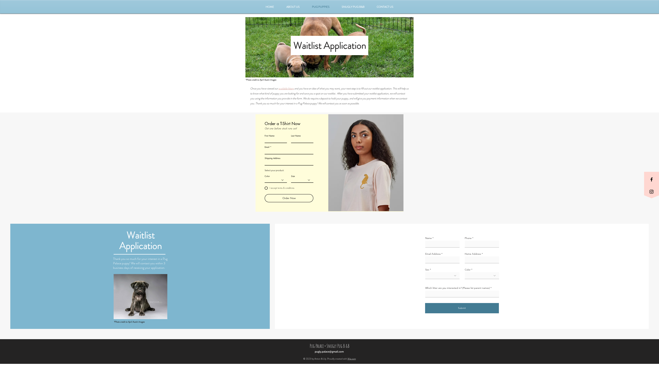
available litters (286, 88)
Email (267, 147)
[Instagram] (651, 191)
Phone (468, 238)
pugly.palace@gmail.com (329, 351)
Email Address (433, 254)
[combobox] (289, 162)
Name (428, 238)
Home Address (473, 254)
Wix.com (352, 358)
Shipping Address (272, 158)
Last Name (296, 136)
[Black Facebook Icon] (651, 179)
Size (293, 176)
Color (267, 176)
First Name (269, 136)
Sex (427, 269)
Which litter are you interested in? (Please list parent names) (457, 288)
